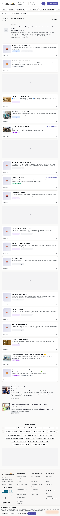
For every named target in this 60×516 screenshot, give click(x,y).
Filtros (55, 19)
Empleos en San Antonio (35, 427)
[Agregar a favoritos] (56, 56)
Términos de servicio (22, 484)
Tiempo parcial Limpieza (39, 431)
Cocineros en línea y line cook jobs (45, 438)
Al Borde (33, 492)
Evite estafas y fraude (22, 489)
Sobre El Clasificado (21, 476)
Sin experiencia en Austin (14, 435)
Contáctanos (49, 496)
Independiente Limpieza (11, 431)
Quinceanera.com (35, 478)
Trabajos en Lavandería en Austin (21, 444)
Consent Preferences (51, 498)
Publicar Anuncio (52, 3)
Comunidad (49, 476)
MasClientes (34, 486)
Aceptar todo (32, 513)
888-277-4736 (8, 487)
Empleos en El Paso (48, 427)
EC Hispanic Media (35, 476)
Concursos (49, 478)
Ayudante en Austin (30, 438)
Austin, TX (9, 13)
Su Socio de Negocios (36, 484)
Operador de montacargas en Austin (14, 438)
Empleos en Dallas (22, 427)
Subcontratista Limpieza (25, 431)
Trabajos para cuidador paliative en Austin (38, 441)
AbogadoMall (34, 489)
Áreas (47, 486)
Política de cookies (21, 494)
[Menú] (2, 3)
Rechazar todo (22, 513)
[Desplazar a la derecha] (57, 428)
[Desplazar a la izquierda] (3, 428)
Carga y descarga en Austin (29, 435)
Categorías (49, 484)
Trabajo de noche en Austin (45, 435)
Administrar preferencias (8, 513)
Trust (18, 486)
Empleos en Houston (11, 427)
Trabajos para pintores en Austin (39, 444)
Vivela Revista (34, 494)
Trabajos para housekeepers (19, 441)
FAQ (47, 493)
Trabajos (19, 481)
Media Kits (19, 478)
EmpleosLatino (34, 481)
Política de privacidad (22, 492)
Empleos (17, 13)
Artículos (48, 481)
